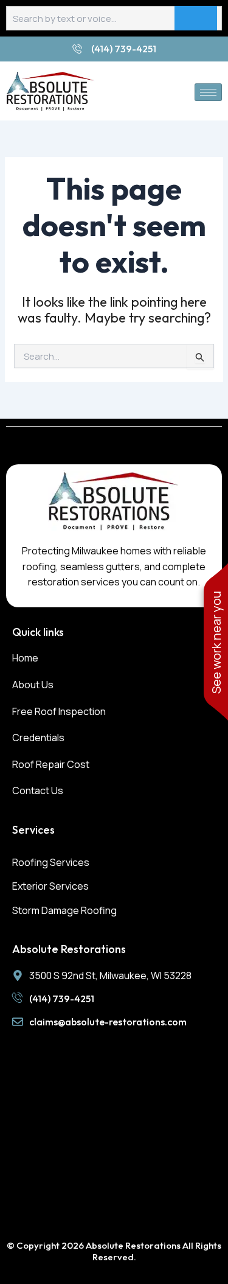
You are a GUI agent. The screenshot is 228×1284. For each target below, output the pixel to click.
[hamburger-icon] (208, 92)
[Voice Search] (195, 18)
